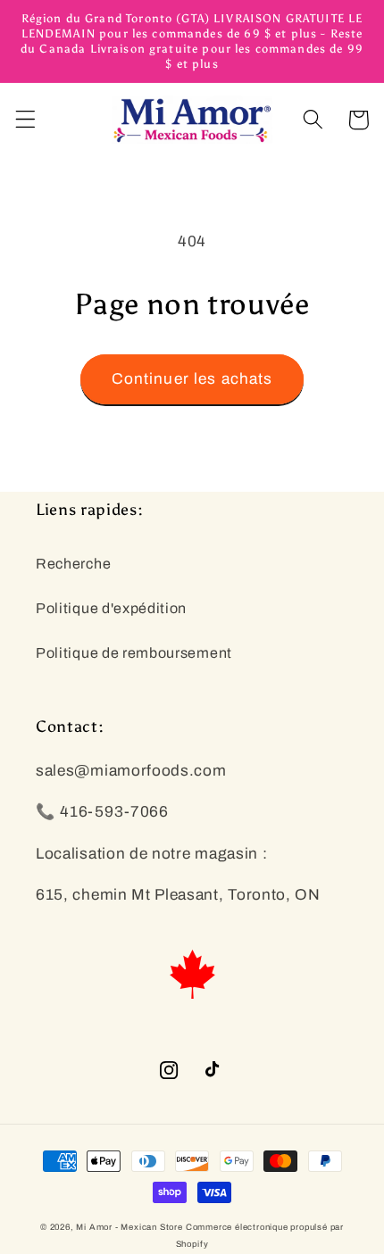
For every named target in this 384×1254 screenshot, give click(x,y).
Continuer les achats (192, 378)
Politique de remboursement (134, 652)
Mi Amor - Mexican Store (129, 1227)
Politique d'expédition (111, 608)
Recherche (73, 563)
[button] (25, 120)
